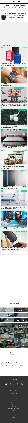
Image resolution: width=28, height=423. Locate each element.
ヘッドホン (22, 359)
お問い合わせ (14, 406)
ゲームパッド (10, 359)
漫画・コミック (19, 362)
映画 (2, 362)
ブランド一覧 (14, 400)
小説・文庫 (8, 362)
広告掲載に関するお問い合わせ (14, 408)
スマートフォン (4, 365)
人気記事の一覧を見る (14, 252)
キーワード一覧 (14, 398)
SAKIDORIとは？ (14, 402)
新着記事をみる (14, 393)
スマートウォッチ (12, 365)
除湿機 (15, 370)
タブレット (3, 359)
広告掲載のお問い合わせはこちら (7, 42)
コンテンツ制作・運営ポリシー (14, 404)
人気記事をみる (14, 395)
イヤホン (16, 359)
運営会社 (14, 417)
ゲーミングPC (19, 365)
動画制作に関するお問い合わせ (14, 410)
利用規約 (14, 413)
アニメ (13, 362)
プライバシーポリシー (14, 415)
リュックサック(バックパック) (6, 370)
